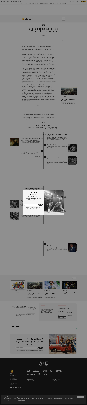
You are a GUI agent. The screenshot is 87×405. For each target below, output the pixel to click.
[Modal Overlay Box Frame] (43, 202)
